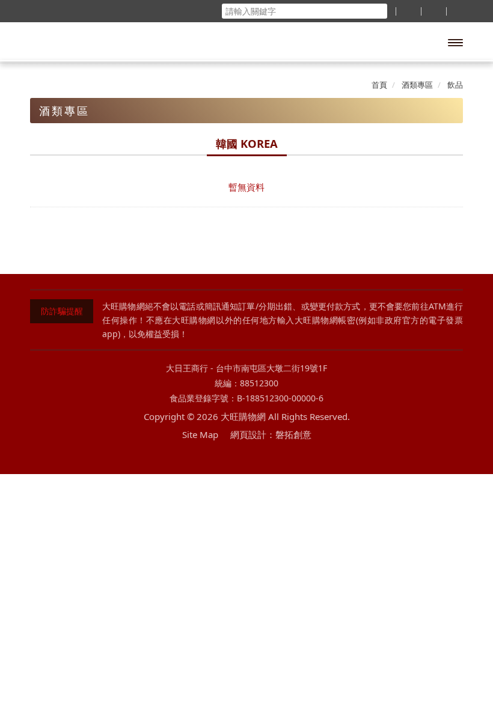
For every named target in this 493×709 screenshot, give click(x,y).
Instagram (270, 456)
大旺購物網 (86, 42)
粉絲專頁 (222, 456)
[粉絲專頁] (408, 11)
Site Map (200, 434)
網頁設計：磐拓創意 (270, 434)
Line (246, 456)
